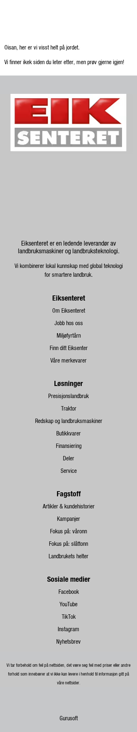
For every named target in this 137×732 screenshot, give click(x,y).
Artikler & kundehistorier (69, 507)
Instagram (68, 629)
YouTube (68, 604)
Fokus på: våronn (68, 531)
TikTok (69, 617)
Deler (68, 458)
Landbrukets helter (68, 556)
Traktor (68, 409)
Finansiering (68, 446)
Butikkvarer (68, 434)
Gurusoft (69, 718)
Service (69, 471)
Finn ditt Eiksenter (69, 348)
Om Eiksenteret (68, 311)
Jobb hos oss (68, 323)
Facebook (68, 592)
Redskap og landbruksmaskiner (68, 421)
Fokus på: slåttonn (68, 544)
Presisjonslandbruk (68, 396)
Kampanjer (68, 519)
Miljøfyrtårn (69, 336)
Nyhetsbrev (68, 642)
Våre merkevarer (68, 361)
